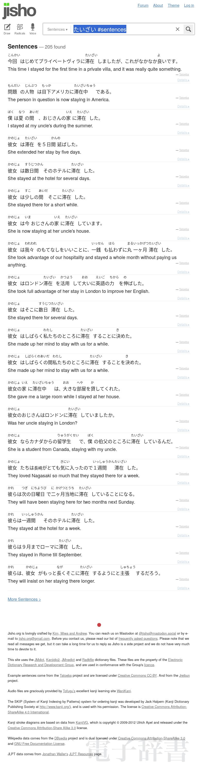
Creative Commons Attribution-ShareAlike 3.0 (151, 738)
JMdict (39, 659)
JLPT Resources (81, 753)
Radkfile (88, 659)
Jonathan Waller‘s (55, 753)
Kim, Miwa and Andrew (70, 633)
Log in (189, 5)
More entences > (24, 599)
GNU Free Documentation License (39, 743)
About (158, 5)
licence (149, 664)
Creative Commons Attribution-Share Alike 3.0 (42, 727)
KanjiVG (82, 722)
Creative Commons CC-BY (137, 675)
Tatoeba (184, 74)
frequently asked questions (138, 638)
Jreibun (184, 675)
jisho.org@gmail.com (34, 638)
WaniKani (124, 690)
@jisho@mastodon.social (157, 633)
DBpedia (60, 738)
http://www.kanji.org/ (55, 706)
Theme (173, 5)
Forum (143, 5)
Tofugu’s (69, 690)
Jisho (19, 11)
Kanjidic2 (53, 659)
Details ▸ (183, 79)
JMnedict (68, 659)
